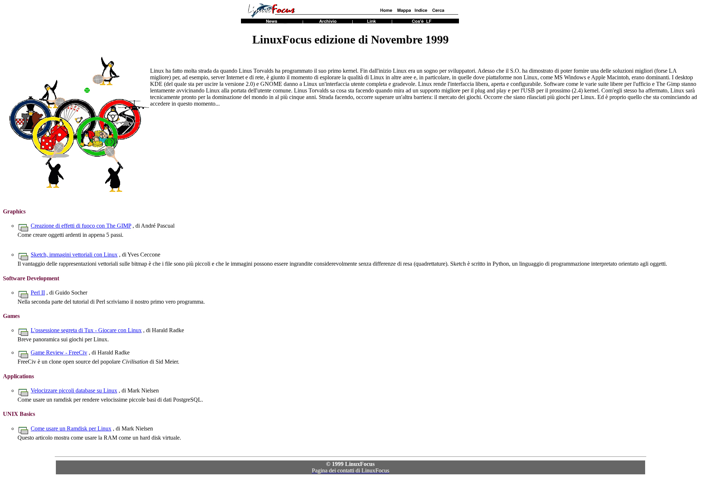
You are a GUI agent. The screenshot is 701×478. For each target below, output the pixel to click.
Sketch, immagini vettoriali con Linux (74, 254)
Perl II (38, 292)
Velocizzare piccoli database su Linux (74, 390)
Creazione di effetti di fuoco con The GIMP (81, 226)
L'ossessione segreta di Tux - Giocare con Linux (86, 330)
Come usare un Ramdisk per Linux (71, 428)
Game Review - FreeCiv (59, 352)
